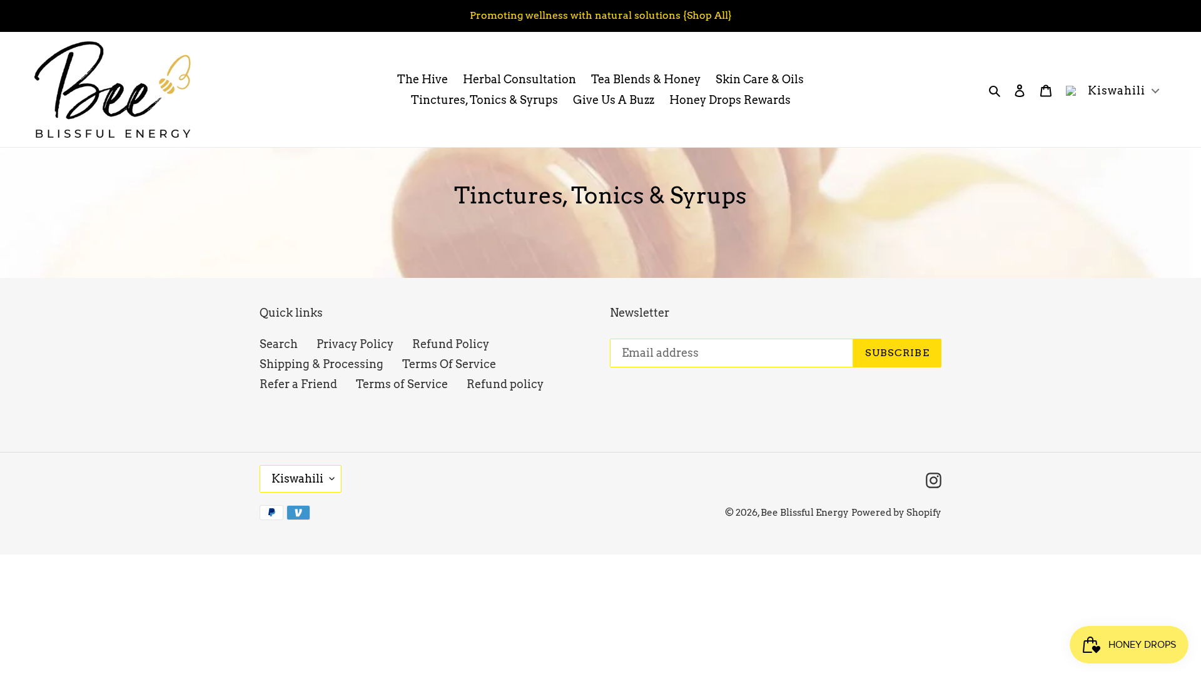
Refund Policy (450, 344)
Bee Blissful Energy (805, 512)
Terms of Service (402, 384)
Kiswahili (297, 478)
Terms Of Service (449, 364)
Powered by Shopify (896, 512)
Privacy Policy (355, 344)
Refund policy (505, 384)
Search (279, 344)
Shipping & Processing (321, 364)
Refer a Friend (298, 384)
